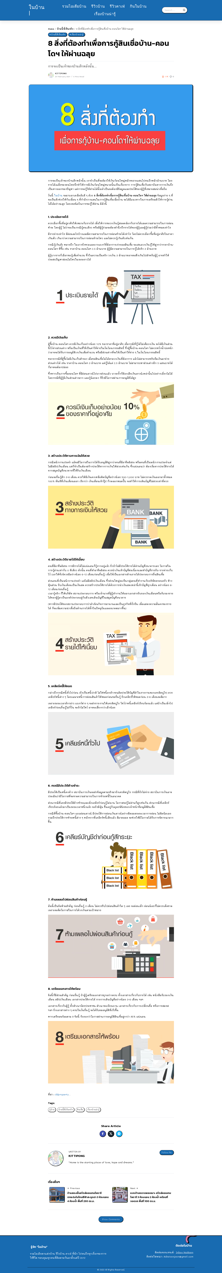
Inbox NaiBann (184, 1252)
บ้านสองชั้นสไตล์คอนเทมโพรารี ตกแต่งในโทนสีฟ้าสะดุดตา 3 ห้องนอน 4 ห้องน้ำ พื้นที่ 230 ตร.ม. (88, 1197)
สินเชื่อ (80, 1109)
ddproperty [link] (62, 1094)
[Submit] (185, 10)
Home (51, 28)
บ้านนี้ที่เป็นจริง (65, 28)
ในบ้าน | (37, 10)
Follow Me (167, 1152)
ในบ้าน (58, 195)
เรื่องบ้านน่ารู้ (93, 1109)
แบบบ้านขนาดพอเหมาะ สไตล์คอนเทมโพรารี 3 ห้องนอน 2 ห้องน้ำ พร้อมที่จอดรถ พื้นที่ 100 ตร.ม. (150, 1197)
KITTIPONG (61, 73)
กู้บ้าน (52, 1109)
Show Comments (111, 1219)
